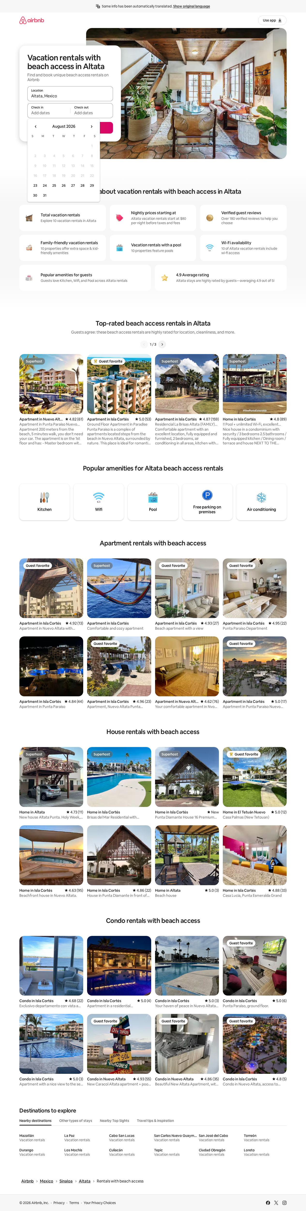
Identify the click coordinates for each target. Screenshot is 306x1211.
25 (54, 185)
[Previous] (144, 344)
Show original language (191, 6)
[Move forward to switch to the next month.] (91, 126)
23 (35, 185)
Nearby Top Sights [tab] (114, 1120)
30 (35, 195)
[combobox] (70, 96)
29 (92, 185)
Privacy (59, 1203)
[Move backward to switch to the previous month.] (35, 126)
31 (44, 195)
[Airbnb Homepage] (31, 20)
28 (82, 185)
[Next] (162, 344)
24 (45, 185)
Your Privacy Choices (100, 1203)
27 (73, 185)
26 (64, 185)
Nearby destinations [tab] (35, 1120)
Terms (74, 1203)
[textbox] (48, 113)
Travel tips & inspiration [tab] (155, 1120)
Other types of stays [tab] (75, 1120)
